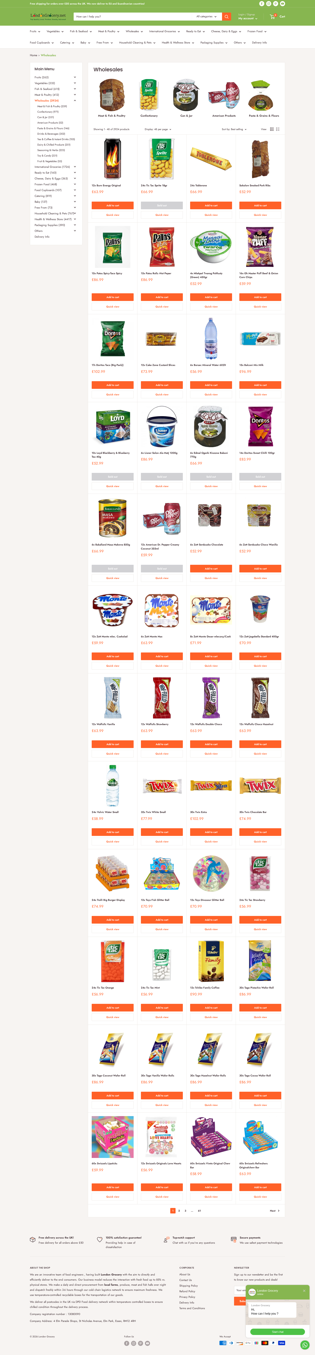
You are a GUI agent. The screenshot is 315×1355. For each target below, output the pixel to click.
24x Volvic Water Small (105, 812)
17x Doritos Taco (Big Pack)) (108, 365)
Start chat (277, 1331)
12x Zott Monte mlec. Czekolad (109, 636)
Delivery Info (259, 43)
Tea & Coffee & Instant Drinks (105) (56, 139)
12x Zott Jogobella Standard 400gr (259, 636)
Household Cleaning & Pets (135, 43)
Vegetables (53, 31)
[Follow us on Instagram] (268, 3)
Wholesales (132, 31)
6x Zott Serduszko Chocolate (206, 544)
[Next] (277, 97)
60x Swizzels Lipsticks (104, 1163)
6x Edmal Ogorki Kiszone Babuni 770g (209, 455)
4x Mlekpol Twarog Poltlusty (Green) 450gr (206, 275)
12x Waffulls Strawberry (154, 724)
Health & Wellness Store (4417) (53, 219)
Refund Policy (187, 1291)
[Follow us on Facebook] (261, 3)
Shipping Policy (188, 1286)
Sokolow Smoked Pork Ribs (254, 185)
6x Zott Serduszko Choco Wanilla (258, 544)
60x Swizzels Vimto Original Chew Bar (210, 1165)
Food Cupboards (40, 43)
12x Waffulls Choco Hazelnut (256, 724)
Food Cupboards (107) (48, 190)
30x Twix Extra (198, 812)
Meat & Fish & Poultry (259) (52, 106)
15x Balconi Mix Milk (251, 365)
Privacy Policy (187, 1297)
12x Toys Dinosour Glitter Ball (207, 900)
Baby (83, 43)
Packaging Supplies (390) (50, 225)
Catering (65, 43)
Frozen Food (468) (46, 184)
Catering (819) (43, 196)
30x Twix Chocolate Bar (253, 812)
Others (238, 43)
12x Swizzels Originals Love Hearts (161, 1163)
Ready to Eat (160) (46, 173)
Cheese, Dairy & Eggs (224, 31)
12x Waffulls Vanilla (103, 724)
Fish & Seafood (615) (47, 89)
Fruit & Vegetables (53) (49, 161)
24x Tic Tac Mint (150, 987)
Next (272, 1211)
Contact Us (185, 1280)
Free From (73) (43, 208)
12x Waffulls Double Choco (206, 724)
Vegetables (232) (45, 83)
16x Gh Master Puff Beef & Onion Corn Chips (258, 275)
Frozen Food (255, 31)
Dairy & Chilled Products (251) (53, 144)
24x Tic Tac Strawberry (252, 900)
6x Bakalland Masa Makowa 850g (111, 544)
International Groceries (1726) (52, 167)
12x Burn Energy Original (106, 185)
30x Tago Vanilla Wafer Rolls (157, 1075)
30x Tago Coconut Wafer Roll (109, 1075)
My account (246, 18)
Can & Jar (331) (45, 117)
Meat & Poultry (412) (47, 95)
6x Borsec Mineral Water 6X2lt (208, 365)
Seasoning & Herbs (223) (51, 150)
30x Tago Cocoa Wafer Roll (255, 1075)
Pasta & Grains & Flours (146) (53, 128)
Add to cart (112, 205)
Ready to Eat (193, 31)
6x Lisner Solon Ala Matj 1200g (159, 453)
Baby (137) (41, 202)
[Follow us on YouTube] (282, 3)
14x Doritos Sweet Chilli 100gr (257, 453)
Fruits (33, 31)
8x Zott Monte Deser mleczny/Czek (210, 636)
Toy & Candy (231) (47, 155)
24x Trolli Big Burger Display (108, 900)
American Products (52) (50, 122)
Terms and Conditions (192, 1308)
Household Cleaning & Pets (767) (54, 213)
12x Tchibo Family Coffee (204, 987)
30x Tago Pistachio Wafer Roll (256, 987)
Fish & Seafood (79, 31)
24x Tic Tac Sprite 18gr (154, 185)
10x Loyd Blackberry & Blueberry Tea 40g (111, 455)
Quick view (112, 215)
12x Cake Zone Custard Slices (158, 365)
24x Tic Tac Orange (103, 987)
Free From (103, 43)
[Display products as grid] (271, 129)
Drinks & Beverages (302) (51, 134)
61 (199, 1211)
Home (33, 55)
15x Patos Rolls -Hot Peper (156, 273)
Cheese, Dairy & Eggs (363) (51, 178)
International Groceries (162, 31)
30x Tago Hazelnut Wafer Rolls (208, 1075)
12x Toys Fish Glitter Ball (155, 900)
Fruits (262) (42, 77)
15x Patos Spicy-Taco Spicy (107, 273)
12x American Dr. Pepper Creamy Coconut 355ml (160, 546)
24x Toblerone (198, 185)
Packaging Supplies (212, 43)
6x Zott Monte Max (151, 636)
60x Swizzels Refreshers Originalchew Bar (253, 1165)
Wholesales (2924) (47, 101)
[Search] (226, 17)
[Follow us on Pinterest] (275, 3)
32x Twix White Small (153, 812)
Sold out (162, 205)
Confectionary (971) (48, 112)
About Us (184, 1274)
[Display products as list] (277, 129)
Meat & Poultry (106, 31)
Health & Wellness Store (176, 43)
